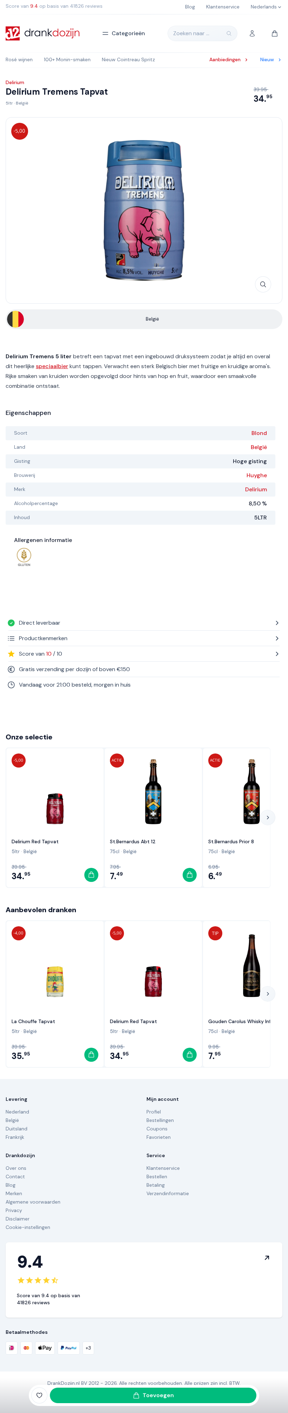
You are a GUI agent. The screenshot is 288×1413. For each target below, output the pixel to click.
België (22, 103)
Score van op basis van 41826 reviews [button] (54, 6)
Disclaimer (18, 1219)
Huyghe (257, 475)
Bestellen (156, 1176)
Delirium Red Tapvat (35, 841)
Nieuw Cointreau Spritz (128, 59)
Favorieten (158, 1137)
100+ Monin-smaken (67, 59)
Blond (259, 433)
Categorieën (128, 33)
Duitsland (16, 1128)
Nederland (17, 1112)
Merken (14, 1193)
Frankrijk (15, 1137)
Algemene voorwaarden (33, 1202)
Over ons (16, 1168)
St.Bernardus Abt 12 (133, 841)
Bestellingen (160, 1120)
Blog (10, 1185)
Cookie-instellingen (28, 1227)
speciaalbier (52, 366)
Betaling (155, 1185)
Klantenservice (163, 1168)
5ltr (9, 103)
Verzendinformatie (167, 1193)
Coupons (157, 1128)
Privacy (14, 1210)
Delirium (256, 489)
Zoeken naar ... (191, 33)
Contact (15, 1176)
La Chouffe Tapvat (33, 1021)
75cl (114, 851)
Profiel (153, 1112)
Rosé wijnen (19, 59)
